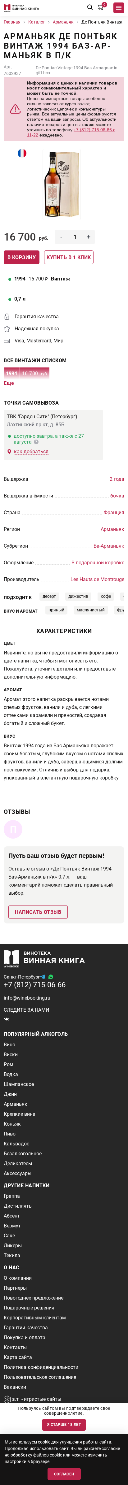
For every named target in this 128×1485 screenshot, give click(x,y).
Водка (11, 1074)
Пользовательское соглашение (40, 1377)
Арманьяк (15, 1104)
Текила (12, 1255)
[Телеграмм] (42, 977)
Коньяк (12, 1124)
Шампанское (19, 1084)
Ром (8, 1064)
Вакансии (15, 1387)
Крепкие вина (19, 1114)
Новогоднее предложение (33, 1298)
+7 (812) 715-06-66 (35, 984)
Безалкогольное (23, 1154)
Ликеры (13, 1245)
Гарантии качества (26, 1328)
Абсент (12, 1216)
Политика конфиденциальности (41, 1367)
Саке (9, 1236)
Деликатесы (18, 1163)
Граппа (12, 1196)
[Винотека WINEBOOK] (21, 8)
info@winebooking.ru (27, 998)
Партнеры (15, 1288)
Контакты (15, 1347)
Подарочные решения (29, 1308)
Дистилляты (18, 1206)
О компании (18, 1278)
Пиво (10, 1134)
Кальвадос (16, 1144)
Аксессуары (17, 1173)
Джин (10, 1094)
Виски (11, 1054)
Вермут (12, 1226)
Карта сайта (18, 1357)
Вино (9, 1045)
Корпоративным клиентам (35, 1318)
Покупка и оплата (24, 1337)
